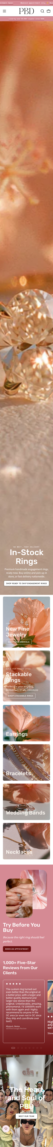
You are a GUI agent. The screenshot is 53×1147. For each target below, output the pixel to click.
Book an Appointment (17, 949)
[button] (42, 11)
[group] (26, 18)
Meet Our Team (26, 1116)
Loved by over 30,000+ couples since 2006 (26, 19)
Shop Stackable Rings (20, 695)
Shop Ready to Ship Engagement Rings (26, 583)
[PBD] (26, 11)
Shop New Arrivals (18, 641)
